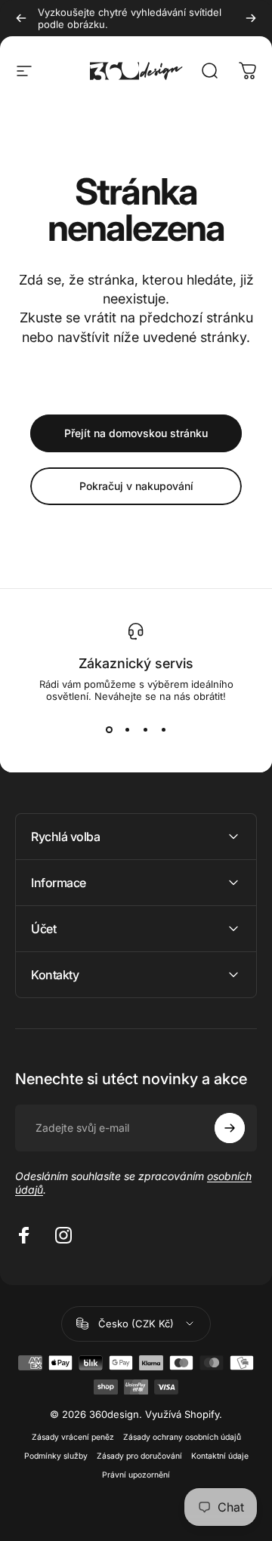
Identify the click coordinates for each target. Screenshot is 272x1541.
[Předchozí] (21, 18)
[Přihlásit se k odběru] (230, 1128)
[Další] (250, 18)
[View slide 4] (163, 729)
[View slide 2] (127, 729)
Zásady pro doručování (139, 1456)
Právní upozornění (136, 1475)
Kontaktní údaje (220, 1456)
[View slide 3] (145, 729)
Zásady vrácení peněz (73, 1437)
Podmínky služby (56, 1456)
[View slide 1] (109, 729)
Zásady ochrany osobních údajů (182, 1437)
